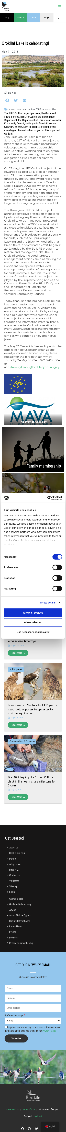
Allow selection (33, 622)
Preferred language (14, 1015)
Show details (48, 602)
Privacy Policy (49, 1030)
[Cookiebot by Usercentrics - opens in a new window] (47, 498)
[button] (7, 100)
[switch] (57, 567)
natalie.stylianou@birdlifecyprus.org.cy (33, 367)
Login (46, 17)
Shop (7, 17)
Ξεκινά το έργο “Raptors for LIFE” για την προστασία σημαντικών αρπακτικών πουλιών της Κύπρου (33, 709)
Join (34, 17)
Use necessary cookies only (33, 631)
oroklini (52, 109)
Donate (20, 17)
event (24, 109)
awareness (15, 109)
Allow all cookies (33, 612)
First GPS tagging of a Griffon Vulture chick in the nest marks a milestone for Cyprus (32, 781)
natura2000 (34, 109)
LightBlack (37, 1116)
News (45, 109)
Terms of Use (29, 1109)
